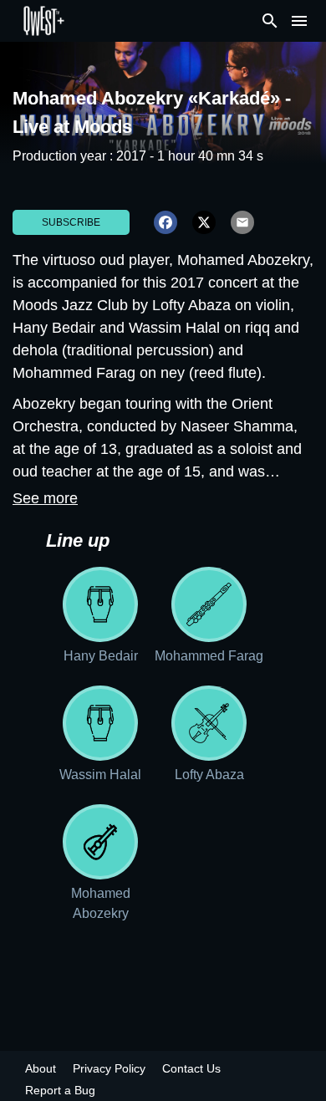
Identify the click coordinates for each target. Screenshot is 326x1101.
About (40, 1068)
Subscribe (71, 222)
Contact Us (191, 1068)
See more (45, 498)
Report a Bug (60, 1090)
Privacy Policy (109, 1068)
